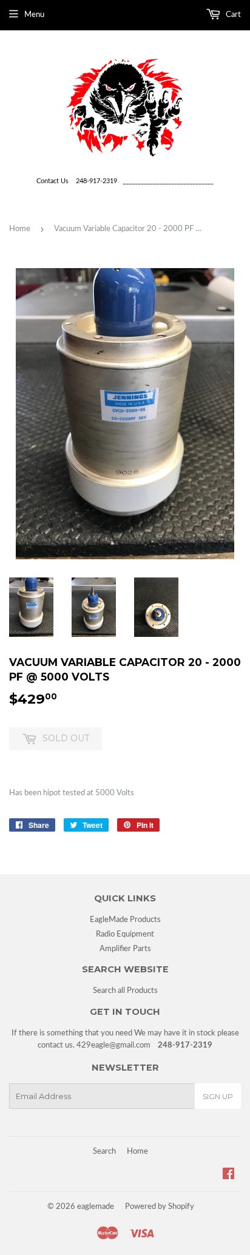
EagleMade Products (125, 920)
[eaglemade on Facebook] (228, 1176)
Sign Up (218, 1096)
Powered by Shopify (159, 1207)
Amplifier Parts (125, 949)
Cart (232, 15)
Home (19, 229)
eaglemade (95, 1207)
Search (104, 1152)
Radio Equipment (125, 934)
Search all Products (125, 991)
